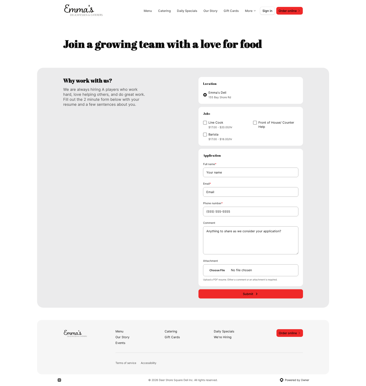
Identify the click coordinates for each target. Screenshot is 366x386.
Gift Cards (231, 11)
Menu (148, 11)
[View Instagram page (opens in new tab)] (59, 380)
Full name (215, 164)
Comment (209, 222)
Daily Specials (187, 11)
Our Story (210, 11)
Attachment (210, 260)
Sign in (267, 11)
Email (212, 183)
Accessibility (148, 363)
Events (120, 343)
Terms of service (125, 363)
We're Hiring (223, 337)
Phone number (218, 203)
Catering (164, 11)
